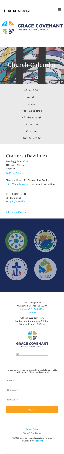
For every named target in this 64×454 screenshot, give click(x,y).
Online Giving (32, 137)
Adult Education (32, 110)
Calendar (32, 131)
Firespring (38, 440)
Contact (32, 312)
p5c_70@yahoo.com (17, 184)
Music (32, 103)
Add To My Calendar (15, 173)
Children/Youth (32, 117)
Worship (32, 97)
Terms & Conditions (32, 433)
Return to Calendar (17, 212)
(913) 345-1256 (36, 309)
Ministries (32, 124)
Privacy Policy (32, 429)
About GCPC (32, 90)
